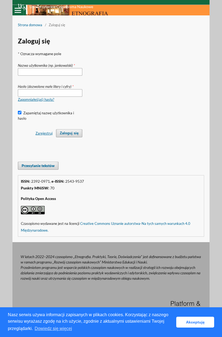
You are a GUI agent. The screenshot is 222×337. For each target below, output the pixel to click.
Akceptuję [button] (195, 322)
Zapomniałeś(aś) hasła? (36, 99)
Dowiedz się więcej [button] (53, 328)
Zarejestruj (44, 133)
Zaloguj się (69, 133)
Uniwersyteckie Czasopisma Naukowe (61, 6)
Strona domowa (30, 25)
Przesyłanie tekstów (38, 166)
